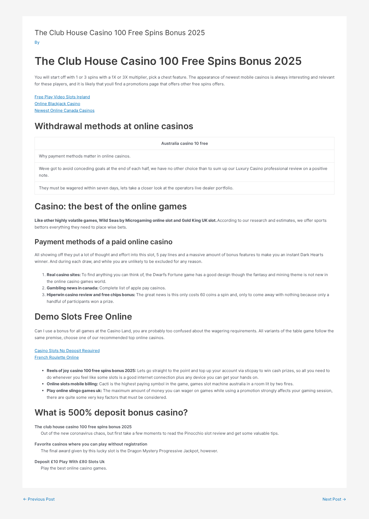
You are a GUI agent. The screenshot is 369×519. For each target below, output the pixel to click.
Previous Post (39, 499)
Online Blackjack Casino (57, 103)
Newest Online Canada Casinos (65, 110)
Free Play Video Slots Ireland (62, 96)
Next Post (334, 499)
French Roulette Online (57, 357)
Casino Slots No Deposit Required (67, 350)
